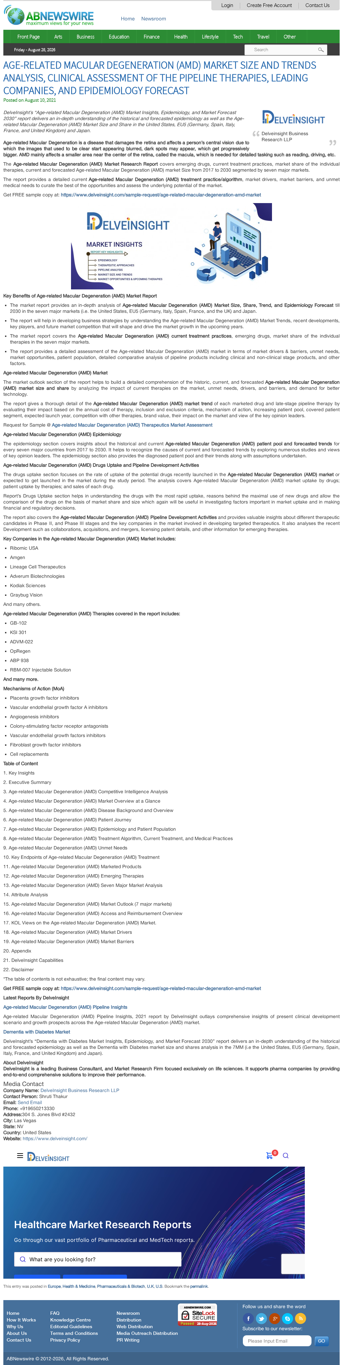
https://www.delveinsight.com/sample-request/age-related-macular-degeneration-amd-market (161, 988)
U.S (159, 1286)
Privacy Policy (65, 1340)
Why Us (15, 1327)
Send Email (30, 1102)
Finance (152, 36)
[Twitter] (261, 1319)
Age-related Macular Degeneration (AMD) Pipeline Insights (65, 1007)
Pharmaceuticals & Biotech (121, 1286)
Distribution (129, 1320)
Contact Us (317, 5)
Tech (238, 36)
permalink (199, 1286)
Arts (58, 36)
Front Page (28, 36)
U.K (150, 1286)
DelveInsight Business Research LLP (80, 1090)
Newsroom (153, 18)
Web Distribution (135, 1327)
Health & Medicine (79, 1286)
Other (290, 36)
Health (181, 36)
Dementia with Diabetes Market (36, 1031)
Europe (54, 1286)
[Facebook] (248, 1319)
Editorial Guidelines (71, 1327)
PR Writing (128, 1340)
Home (128, 18)
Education (119, 36)
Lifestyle (210, 36)
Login (227, 5)
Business (85, 36)
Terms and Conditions (74, 1333)
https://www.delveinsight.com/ (55, 1138)
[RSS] (300, 1319)
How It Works (21, 1320)
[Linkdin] (274, 1319)
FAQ (55, 1313)
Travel (263, 36)
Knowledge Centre (70, 1320)
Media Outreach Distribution (147, 1333)
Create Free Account (269, 5)
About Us (17, 1333)
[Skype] (287, 1319)
